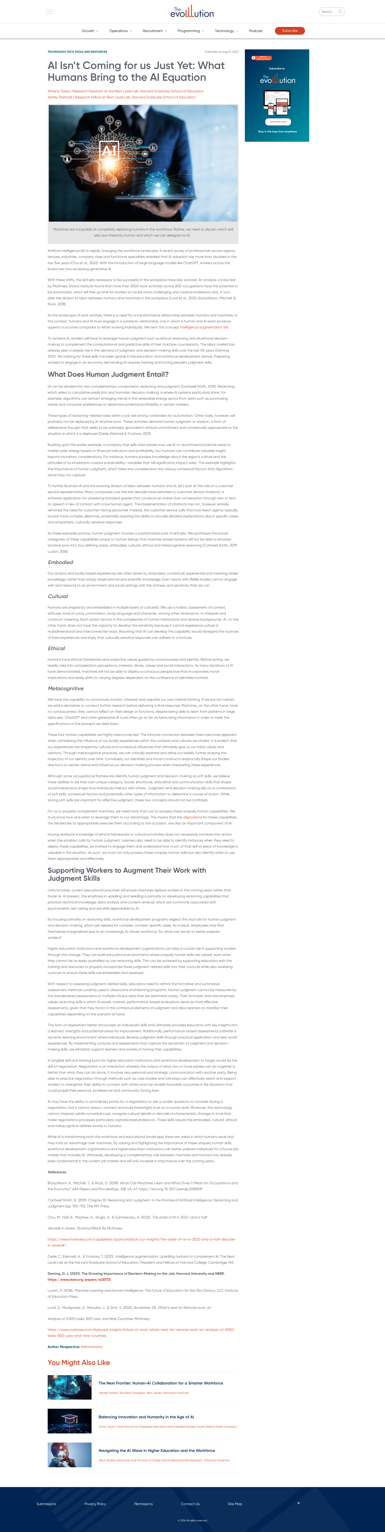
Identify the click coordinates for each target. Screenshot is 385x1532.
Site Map (235, 1504)
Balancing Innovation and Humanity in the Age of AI (146, 1417)
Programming (189, 31)
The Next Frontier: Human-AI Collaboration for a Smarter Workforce (161, 1383)
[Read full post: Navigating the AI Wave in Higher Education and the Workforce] (70, 1456)
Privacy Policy (95, 1504)
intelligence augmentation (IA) (204, 327)
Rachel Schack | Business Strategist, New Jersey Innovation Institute (143, 1392)
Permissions (143, 1504)
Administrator (92, 1347)
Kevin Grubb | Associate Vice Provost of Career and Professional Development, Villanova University (164, 1460)
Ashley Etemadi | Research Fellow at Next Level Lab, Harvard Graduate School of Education (121, 97)
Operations (118, 31)
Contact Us (190, 1504)
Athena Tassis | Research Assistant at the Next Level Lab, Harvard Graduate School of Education (126, 91)
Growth (88, 31)
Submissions (46, 1504)
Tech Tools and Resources (87, 51)
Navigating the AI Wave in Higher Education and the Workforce (157, 1450)
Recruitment (153, 31)
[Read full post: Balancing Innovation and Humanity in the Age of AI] (70, 1422)
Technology (224, 31)
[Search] (340, 12)
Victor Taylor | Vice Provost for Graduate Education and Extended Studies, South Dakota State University (168, 1426)
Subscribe (290, 30)
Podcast (255, 31)
